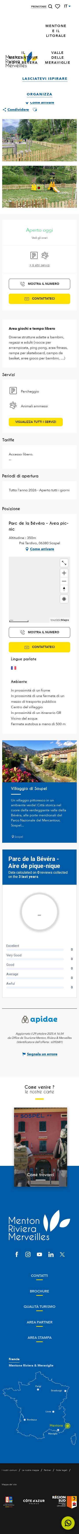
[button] (50, 6)
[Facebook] (16, 1255)
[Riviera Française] (8, 1502)
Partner (47, 1470)
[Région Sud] (65, 1502)
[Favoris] (58, 6)
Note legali (61, 1470)
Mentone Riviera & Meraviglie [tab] (31, 1365)
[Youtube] (39, 1255)
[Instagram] (28, 1255)
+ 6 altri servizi (39, 265)
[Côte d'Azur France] (34, 1502)
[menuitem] (56, 31)
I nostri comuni (9, 1470)
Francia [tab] (14, 1359)
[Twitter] (62, 1255)
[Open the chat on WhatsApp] (68, 1523)
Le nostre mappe (30, 1470)
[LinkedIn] (51, 1255)
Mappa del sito (9, 1484)
